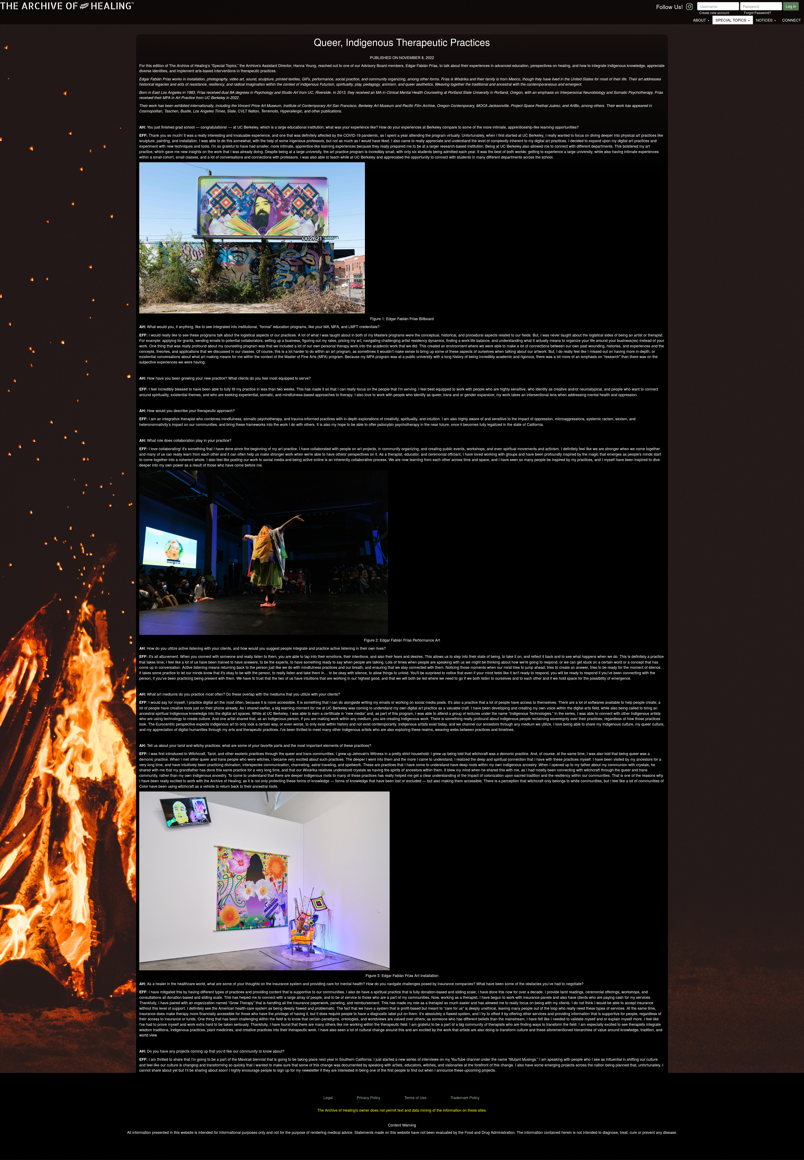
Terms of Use (415, 1097)
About (699, 20)
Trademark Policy (465, 1097)
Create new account (714, 12)
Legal (328, 1097)
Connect (791, 20)
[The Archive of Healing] (69, 6)
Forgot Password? (757, 12)
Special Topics (731, 20)
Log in (791, 6)
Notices (764, 20)
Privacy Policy (368, 1097)
